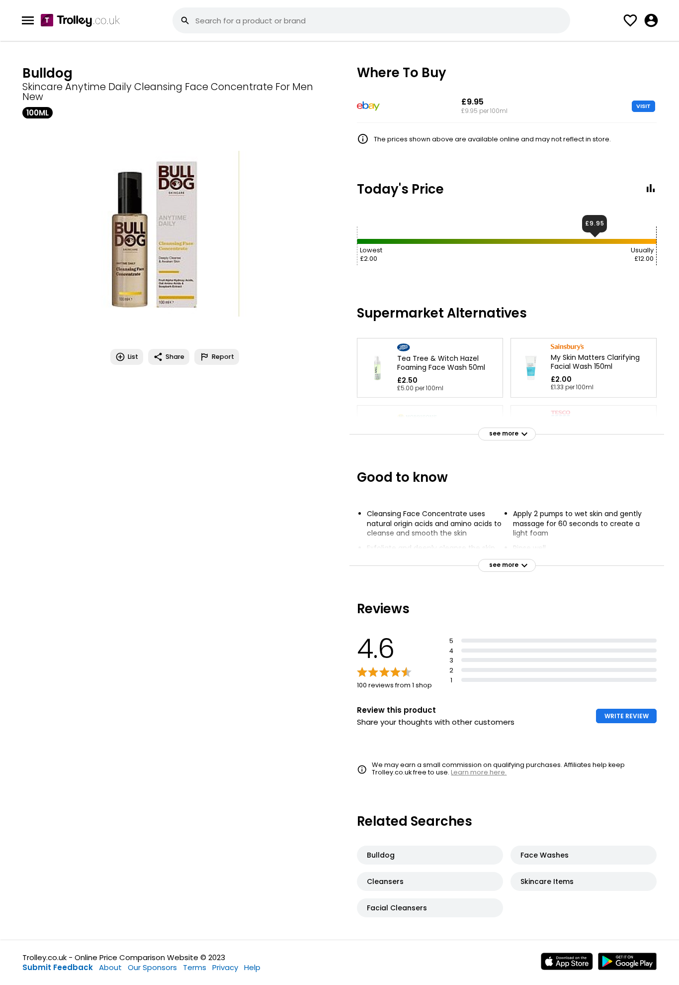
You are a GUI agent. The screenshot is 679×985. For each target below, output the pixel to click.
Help (252, 967)
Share (175, 356)
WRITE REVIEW (626, 716)
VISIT (643, 106)
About (110, 967)
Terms (194, 967)
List (133, 356)
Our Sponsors (152, 967)
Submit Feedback (57, 967)
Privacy (225, 967)
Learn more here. (479, 772)
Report (223, 356)
